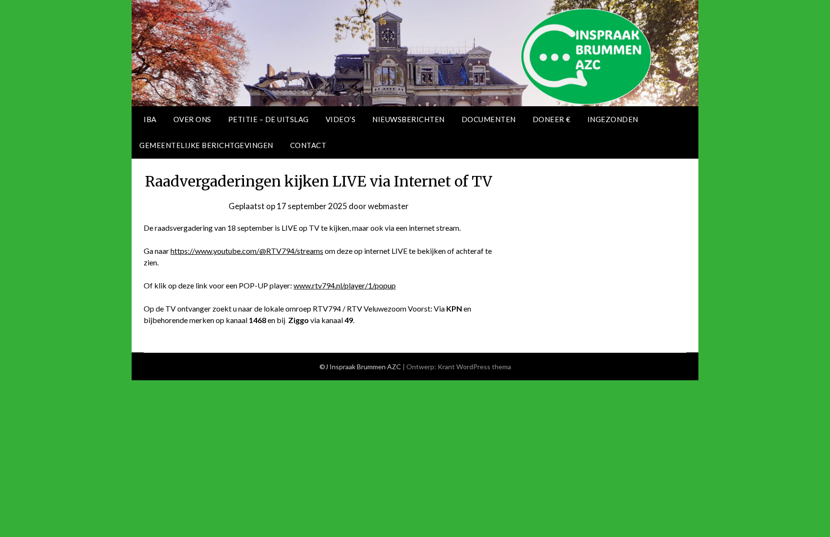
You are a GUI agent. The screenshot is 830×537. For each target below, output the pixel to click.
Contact (308, 145)
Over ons (192, 119)
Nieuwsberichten (408, 119)
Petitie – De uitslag (268, 119)
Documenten (489, 119)
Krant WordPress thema (474, 366)
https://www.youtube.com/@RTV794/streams (247, 250)
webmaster (388, 206)
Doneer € (552, 119)
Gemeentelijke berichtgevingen (206, 145)
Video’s (341, 119)
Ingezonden (612, 119)
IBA (150, 119)
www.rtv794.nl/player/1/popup (344, 285)
